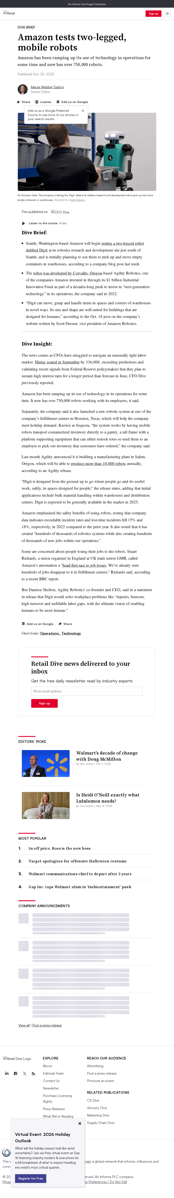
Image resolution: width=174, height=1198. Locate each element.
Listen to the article (47, 223)
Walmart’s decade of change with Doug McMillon (107, 756)
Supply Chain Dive (100, 1123)
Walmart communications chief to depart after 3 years (80, 873)
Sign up (153, 13)
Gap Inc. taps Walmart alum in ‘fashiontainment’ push (80, 886)
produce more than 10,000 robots (98, 463)
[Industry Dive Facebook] (15, 1073)
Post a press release (47, 1025)
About (47, 1066)
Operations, (50, 633)
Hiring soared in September (57, 362)
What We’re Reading (58, 1116)
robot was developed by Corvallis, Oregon (67, 273)
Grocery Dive (97, 1108)
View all (23, 1025)
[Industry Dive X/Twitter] (24, 1073)
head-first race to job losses (84, 565)
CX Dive (93, 1100)
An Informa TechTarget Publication (87, 4)
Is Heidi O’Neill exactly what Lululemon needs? (107, 798)
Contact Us (51, 1081)
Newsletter (51, 1088)
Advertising (95, 1066)
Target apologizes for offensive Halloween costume (78, 861)
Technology (71, 633)
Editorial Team (53, 1073)
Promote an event (100, 1081)
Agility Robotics (77, 200)
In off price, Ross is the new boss (60, 848)
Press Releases (54, 1109)
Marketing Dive (98, 1115)
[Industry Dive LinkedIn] (6, 1073)
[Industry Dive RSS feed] (33, 1073)
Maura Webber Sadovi (47, 87)
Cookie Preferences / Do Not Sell (102, 1182)
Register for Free (30, 1178)
